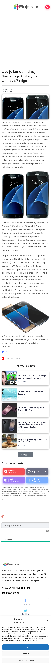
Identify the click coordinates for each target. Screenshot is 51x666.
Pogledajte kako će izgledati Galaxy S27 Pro (31, 409)
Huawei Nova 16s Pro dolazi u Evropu (31, 393)
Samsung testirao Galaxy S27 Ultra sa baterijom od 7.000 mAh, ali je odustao (32, 424)
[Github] (37, 472)
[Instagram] (14, 480)
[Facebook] (37, 480)
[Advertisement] (25, 40)
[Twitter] (25, 612)
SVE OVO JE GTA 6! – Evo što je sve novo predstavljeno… (32, 377)
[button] (47, 621)
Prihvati (25, 647)
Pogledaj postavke (25, 660)
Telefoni (18, 358)
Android (9, 358)
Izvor (4, 352)
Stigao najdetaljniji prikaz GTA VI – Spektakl (32, 440)
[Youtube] (14, 472)
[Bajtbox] (25, 6)
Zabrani (25, 653)
